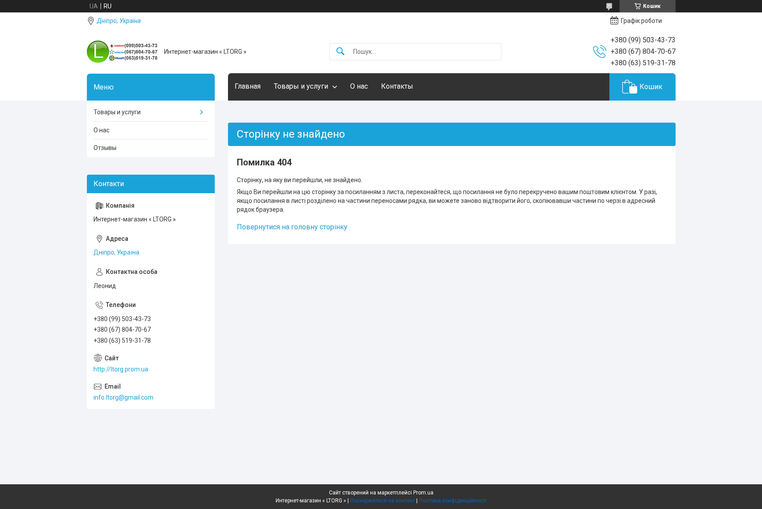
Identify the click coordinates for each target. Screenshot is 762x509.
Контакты (397, 86)
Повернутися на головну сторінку (292, 227)
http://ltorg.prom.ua (120, 369)
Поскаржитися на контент (382, 501)
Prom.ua (423, 493)
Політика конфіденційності (452, 501)
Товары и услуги (301, 86)
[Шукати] (340, 52)
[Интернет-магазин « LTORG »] (122, 52)
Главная (248, 86)
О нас (359, 86)
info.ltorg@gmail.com (123, 397)
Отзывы (104, 147)
